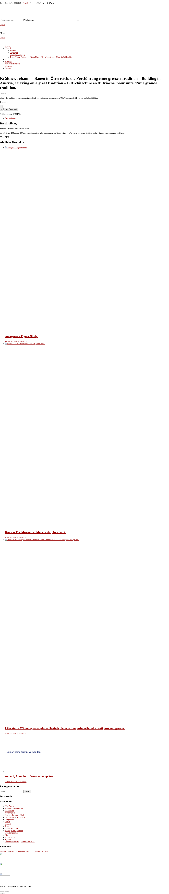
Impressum (4, 851)
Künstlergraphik (11, 833)
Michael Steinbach (11, 8)
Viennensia (18, 808)
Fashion (15, 815)
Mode (22, 815)
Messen (13, 50)
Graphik (8, 824)
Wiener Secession (28, 842)
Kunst (7, 831)
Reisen (7, 822)
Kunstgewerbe (17, 831)
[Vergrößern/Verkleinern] (1, 891)
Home (7, 46)
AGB (12, 851)
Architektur (9, 811)
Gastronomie (10, 817)
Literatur (8, 835)
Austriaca (8, 808)
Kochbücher (21, 817)
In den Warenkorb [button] (19, 341)
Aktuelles (8, 48)
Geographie (9, 819)
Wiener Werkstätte (12, 842)
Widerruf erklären (41, 851)
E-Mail (25, 3)
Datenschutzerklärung (24, 851)
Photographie (10, 837)
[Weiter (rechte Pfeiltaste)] (3, 893)
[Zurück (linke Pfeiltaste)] (1, 893)
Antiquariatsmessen (12, 64)
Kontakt (8, 68)
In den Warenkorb (10, 109)
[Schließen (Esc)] (8, 891)
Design (8, 815)
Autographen (10, 813)
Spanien (8, 839)
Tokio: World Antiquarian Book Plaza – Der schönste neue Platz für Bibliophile (41, 57)
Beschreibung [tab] (10, 118)
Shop (7, 59)
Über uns (8, 66)
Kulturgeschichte (11, 828)
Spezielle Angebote (17, 55)
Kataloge (8, 61)
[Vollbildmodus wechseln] (3, 891)
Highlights (14, 53)
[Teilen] (6, 891)
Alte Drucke (10, 806)
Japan (7, 826)
